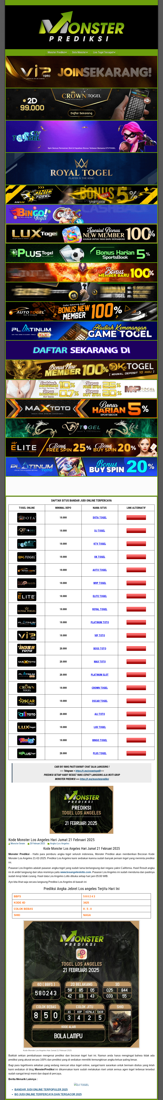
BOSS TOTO (99, 648)
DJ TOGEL (99, 530)
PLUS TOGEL (99, 753)
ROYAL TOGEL (99, 609)
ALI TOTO (100, 714)
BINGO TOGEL (99, 740)
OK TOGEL (99, 556)
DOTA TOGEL (100, 517)
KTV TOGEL (100, 543)
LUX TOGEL (100, 727)
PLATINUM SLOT (100, 674)
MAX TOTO (100, 661)
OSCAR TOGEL (100, 700)
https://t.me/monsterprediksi (94, 779)
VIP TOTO (100, 635)
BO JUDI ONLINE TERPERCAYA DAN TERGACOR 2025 (48, 1094)
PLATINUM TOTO (100, 622)
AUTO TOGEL (100, 569)
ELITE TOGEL (100, 596)
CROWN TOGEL (100, 687)
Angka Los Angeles (59, 843)
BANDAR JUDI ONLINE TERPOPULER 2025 (41, 1089)
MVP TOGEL (99, 583)
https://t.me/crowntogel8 (88, 770)
